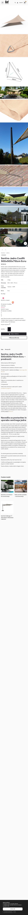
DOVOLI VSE (12, 908)
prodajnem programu (6, 388)
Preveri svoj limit (5, 324)
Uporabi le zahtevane (8, 911)
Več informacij (11, 322)
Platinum (11, 411)
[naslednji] (5, 249)
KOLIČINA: (3, 329)
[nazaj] (2, 249)
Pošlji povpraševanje (14, 337)
